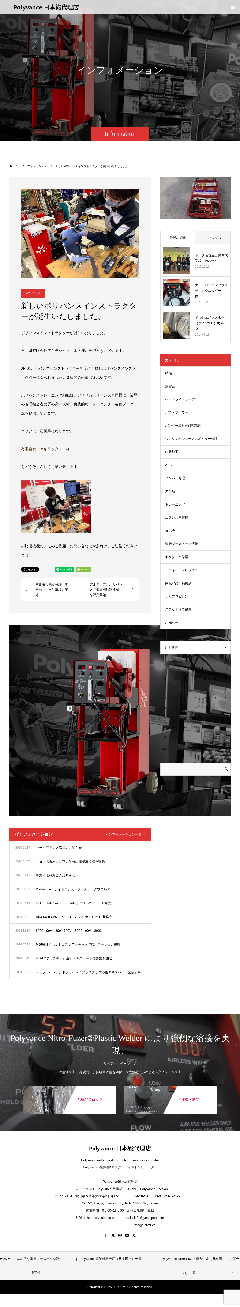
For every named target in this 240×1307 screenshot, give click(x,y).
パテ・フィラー (176, 412)
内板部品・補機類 (178, 583)
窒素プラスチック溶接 (181, 544)
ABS (168, 465)
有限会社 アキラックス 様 (45, 449)
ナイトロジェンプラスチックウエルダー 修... (211, 290)
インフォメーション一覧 (123, 834)
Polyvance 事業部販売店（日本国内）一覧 (130, 1259)
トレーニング (175, 504)
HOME (5, 1259)
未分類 (170, 491)
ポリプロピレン (176, 596)
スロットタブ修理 (178, 609)
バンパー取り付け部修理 (183, 425)
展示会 (170, 531)
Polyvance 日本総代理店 (46, 7)
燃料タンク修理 (176, 557)
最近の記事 (178, 238)
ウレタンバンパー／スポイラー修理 (191, 439)
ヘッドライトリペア (180, 399)
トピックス (213, 238)
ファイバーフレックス (181, 570)
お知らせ (171, 622)
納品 (168, 373)
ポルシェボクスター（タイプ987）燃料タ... (210, 323)
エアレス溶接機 (176, 517)
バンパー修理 (175, 478)
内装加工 (171, 452)
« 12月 (164, 748)
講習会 (170, 386)
